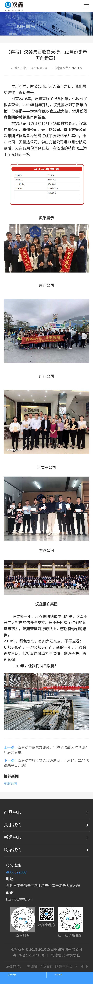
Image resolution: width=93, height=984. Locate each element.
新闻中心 (13, 837)
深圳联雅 (73, 955)
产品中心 (13, 812)
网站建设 (58, 955)
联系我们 (13, 850)
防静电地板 (64, 967)
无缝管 (32, 967)
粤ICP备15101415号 (29, 955)
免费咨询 (58, 975)
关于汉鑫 (12, 975)
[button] (82, 966)
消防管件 (46, 967)
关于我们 (13, 824)
